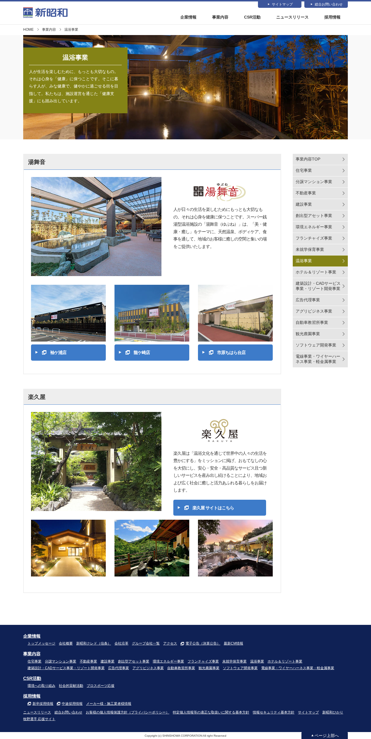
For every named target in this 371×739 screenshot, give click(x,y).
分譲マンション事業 (314, 181)
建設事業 (304, 204)
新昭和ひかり (332, 712)
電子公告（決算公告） (203, 643)
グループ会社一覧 (146, 643)
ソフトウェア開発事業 (316, 345)
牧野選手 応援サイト (39, 719)
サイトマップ (282, 4)
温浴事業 (304, 260)
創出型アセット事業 (314, 215)
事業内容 (220, 17)
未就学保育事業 (310, 249)
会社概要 (66, 643)
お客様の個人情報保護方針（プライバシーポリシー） (127, 712)
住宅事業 (304, 170)
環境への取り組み (41, 686)
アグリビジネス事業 (314, 311)
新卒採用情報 (42, 704)
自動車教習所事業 (312, 322)
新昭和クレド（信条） (93, 643)
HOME (28, 30)
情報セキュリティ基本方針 (273, 712)
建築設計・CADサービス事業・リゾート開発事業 (318, 286)
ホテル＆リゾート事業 (316, 272)
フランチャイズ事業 (314, 238)
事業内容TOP (308, 159)
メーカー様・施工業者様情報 (108, 704)
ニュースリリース (292, 17)
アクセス (170, 643)
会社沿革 (121, 643)
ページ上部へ (326, 735)
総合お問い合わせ (329, 4)
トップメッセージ (41, 643)
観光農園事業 (308, 333)
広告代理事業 (308, 300)
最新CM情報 (233, 643)
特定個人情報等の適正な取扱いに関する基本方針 (211, 712)
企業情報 (188, 17)
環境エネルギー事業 (314, 227)
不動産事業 (306, 193)
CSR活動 (252, 17)
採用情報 (332, 17)
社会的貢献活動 (71, 686)
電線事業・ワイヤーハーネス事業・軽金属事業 (318, 359)
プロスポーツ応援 (100, 686)
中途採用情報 (72, 704)
